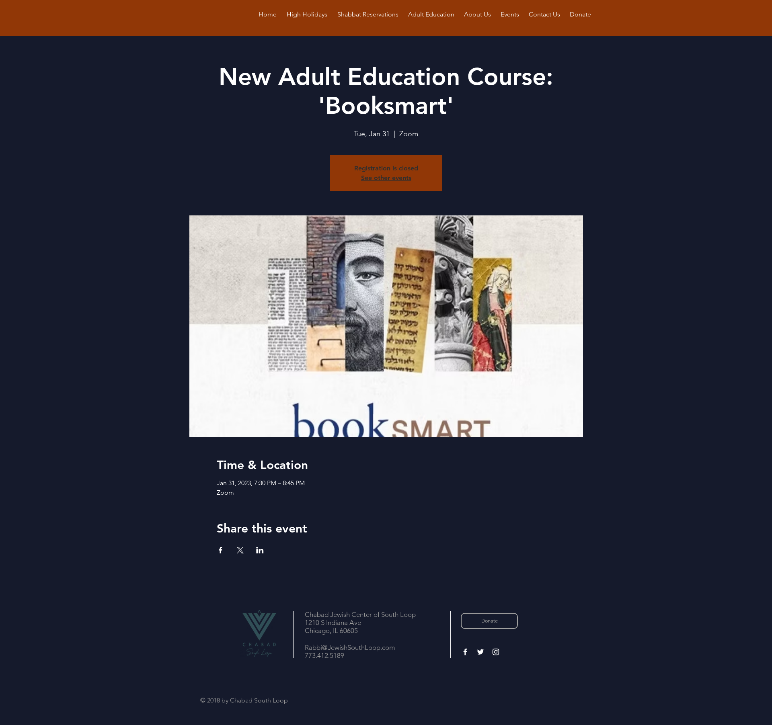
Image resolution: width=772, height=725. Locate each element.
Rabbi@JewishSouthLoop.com (350, 647)
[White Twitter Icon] (480, 651)
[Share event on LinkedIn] (260, 550)
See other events (386, 178)
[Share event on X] (240, 550)
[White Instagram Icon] (495, 651)
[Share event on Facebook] (220, 550)
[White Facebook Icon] (465, 651)
